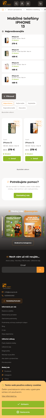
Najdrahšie (31, 103)
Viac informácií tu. (9, 396)
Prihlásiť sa (40, 270)
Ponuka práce (6, 362)
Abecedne (22, 108)
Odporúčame (7, 103)
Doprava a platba (7, 311)
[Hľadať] (16, 3)
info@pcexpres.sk (11, 292)
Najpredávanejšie (9, 108)
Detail (13, 159)
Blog (3, 326)
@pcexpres (31, 211)
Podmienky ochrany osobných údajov (14, 322)
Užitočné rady (6, 347)
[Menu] (27, 3)
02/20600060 (9, 295)
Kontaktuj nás (23, 195)
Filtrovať (10, 96)
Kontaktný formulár (13, 301)
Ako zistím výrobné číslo (10, 358)
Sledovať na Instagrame (23, 243)
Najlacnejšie (20, 103)
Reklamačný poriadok (9, 315)
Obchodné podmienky (9, 318)
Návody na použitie (8, 354)
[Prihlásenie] (22, 3)
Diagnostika (6, 351)
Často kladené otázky (9, 343)
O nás (4, 330)
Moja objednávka (7, 334)
